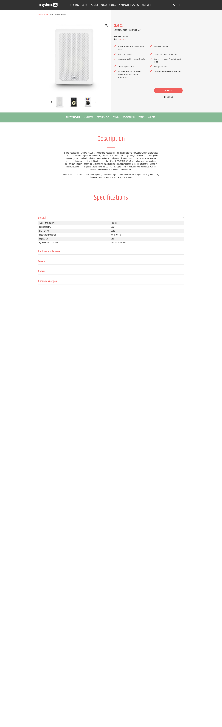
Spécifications (103, 117)
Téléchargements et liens (124, 117)
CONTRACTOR (122, 39)
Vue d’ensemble (73, 117)
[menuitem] (74, 5)
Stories (141, 117)
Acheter (168, 90)
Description (88, 117)
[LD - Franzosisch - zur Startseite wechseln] (48, 4)
